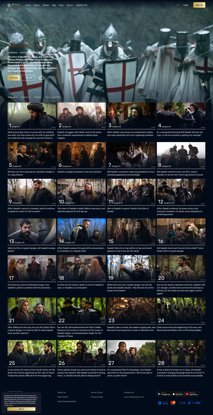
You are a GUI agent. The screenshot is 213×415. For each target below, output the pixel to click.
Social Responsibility (67, 401)
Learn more (9, 405)
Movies (46, 5)
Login (185, 5)
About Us (62, 392)
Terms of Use (96, 392)
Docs (61, 5)
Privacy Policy (97, 397)
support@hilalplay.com (134, 397)
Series (37, 5)
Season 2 (26, 97)
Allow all (21, 409)
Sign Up (199, 5)
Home (28, 5)
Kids (54, 5)
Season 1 (12, 97)
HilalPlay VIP (81, 5)
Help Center (63, 397)
